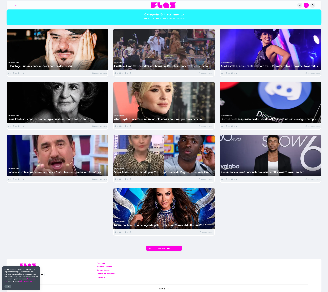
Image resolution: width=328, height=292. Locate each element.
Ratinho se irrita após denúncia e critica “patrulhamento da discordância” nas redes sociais (54, 172)
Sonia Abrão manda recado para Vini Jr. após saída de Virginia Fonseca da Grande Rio (163, 172)
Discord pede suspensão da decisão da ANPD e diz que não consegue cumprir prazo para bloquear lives (268, 119)
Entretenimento (13, 63)
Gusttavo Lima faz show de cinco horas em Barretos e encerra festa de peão (161, 66)
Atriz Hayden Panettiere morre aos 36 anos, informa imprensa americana (158, 119)
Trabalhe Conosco (104, 266)
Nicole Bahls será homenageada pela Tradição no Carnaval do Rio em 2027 (160, 225)
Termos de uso (103, 270)
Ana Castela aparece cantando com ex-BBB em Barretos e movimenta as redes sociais (269, 66)
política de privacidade (27, 281)
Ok (8, 286)
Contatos (101, 277)
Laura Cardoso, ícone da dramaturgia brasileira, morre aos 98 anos (48, 119)
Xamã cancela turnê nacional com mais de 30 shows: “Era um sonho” (263, 172)
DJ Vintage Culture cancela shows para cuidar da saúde (41, 66)
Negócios (101, 263)
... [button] (15, 5)
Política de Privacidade (106, 274)
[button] (306, 5)
